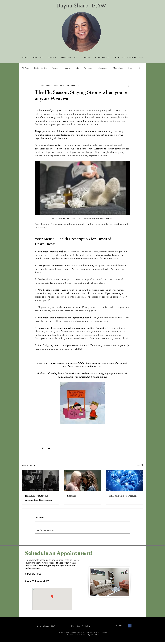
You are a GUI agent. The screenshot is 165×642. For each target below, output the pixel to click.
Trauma (67, 68)
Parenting (88, 68)
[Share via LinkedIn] (48, 448)
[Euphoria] (82, 480)
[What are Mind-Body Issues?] (124, 480)
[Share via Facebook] (36, 448)
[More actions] (128, 85)
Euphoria (71, 496)
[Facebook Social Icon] (129, 625)
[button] (140, 68)
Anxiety (55, 68)
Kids (77, 68)
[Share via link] (55, 448)
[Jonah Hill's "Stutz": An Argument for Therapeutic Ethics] (40, 480)
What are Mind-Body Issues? (123, 496)
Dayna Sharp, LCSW (81, 5)
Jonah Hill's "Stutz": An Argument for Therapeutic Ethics (37, 498)
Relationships (102, 68)
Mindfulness (118, 68)
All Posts (25, 68)
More (130, 68)
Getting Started (40, 68)
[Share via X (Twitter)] (42, 448)
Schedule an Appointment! (58, 553)
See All (140, 465)
